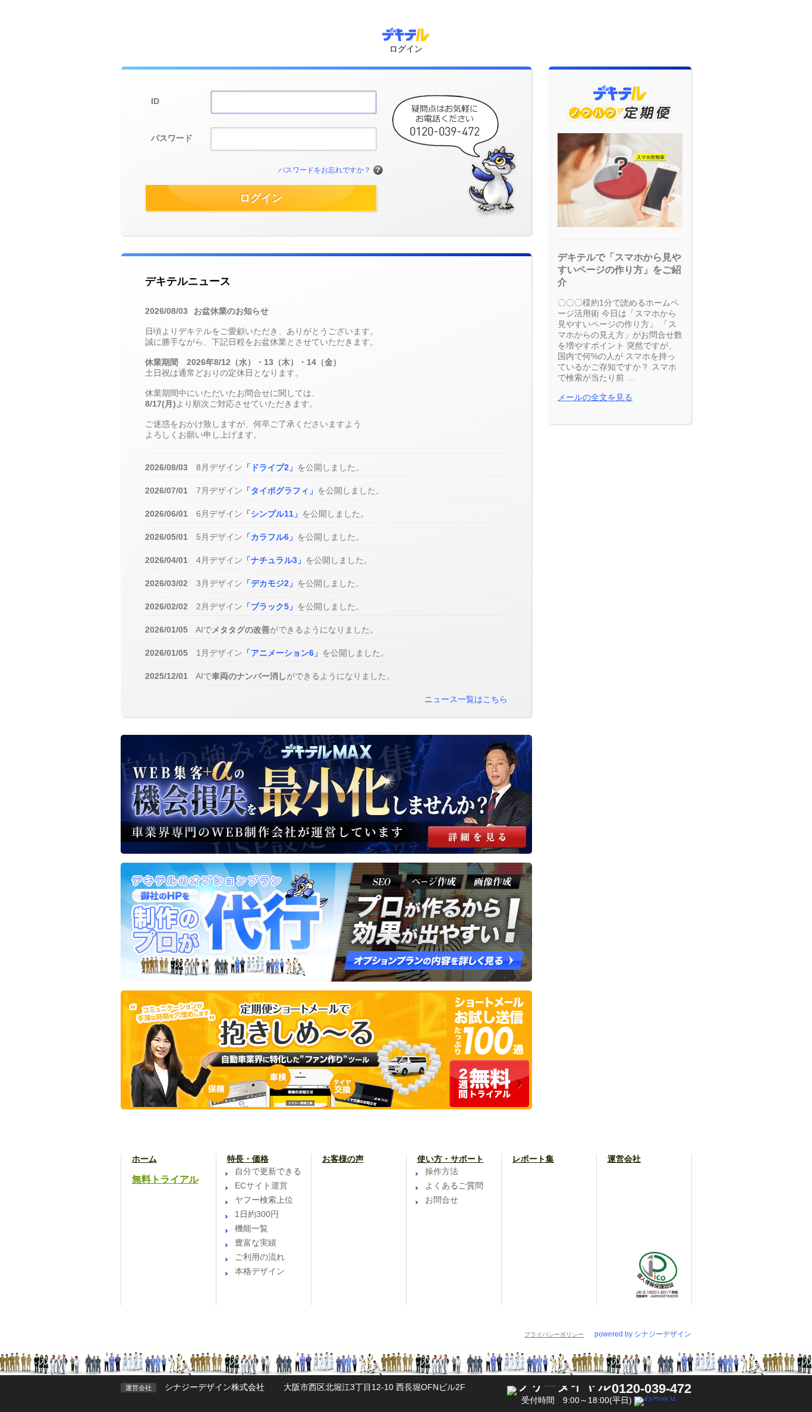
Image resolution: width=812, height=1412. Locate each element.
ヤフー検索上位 (264, 1200)
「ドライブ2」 (270, 467)
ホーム (144, 1158)
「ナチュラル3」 (274, 560)
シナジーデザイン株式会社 (215, 1387)
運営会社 (624, 1158)
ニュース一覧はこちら (466, 699)
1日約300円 (257, 1214)
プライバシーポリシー (554, 1334)
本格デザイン (260, 1271)
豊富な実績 (255, 1242)
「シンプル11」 (272, 513)
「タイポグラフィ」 (280, 490)
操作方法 (441, 1171)
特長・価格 (248, 1158)
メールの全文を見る (595, 397)
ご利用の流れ (260, 1257)
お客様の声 (343, 1158)
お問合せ (441, 1200)
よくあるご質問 (454, 1185)
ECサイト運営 (261, 1185)
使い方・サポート (450, 1158)
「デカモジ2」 (270, 583)
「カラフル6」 (270, 537)
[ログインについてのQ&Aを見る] (378, 170)
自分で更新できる (268, 1171)
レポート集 (533, 1158)
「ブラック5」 (270, 606)
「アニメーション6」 (282, 653)
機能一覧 (251, 1228)
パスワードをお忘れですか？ (324, 170)
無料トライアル (165, 1179)
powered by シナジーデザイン (642, 1334)
